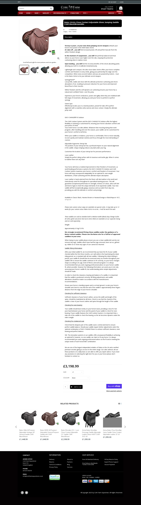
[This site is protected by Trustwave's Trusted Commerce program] (54, 477)
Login (121, 2)
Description (68, 37)
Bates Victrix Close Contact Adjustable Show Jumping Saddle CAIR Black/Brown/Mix (91, 23)
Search (51, 8)
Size (64, 372)
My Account (113, 2)
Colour (66, 378)
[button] (119, 403)
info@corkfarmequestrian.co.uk (33, 476)
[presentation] (21, 69)
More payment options (114, 391)
